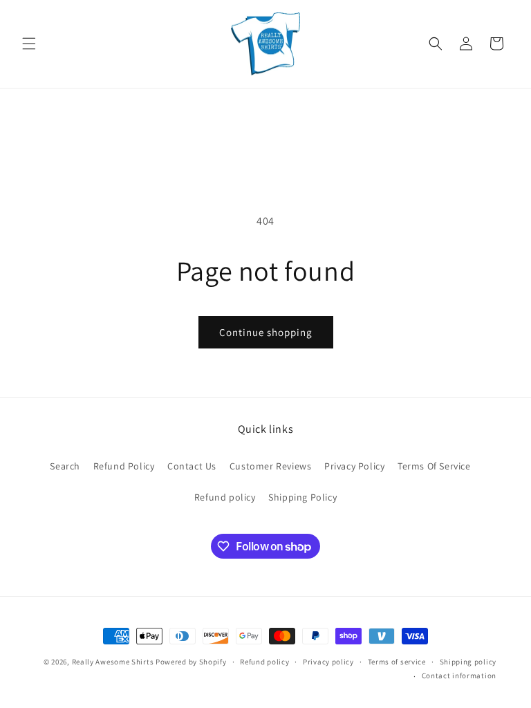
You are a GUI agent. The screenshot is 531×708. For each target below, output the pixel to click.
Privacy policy (328, 662)
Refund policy (225, 497)
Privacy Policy (354, 466)
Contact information (459, 675)
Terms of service (397, 662)
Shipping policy (468, 662)
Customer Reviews (271, 466)
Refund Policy (124, 466)
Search (65, 466)
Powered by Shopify (191, 662)
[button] (29, 43)
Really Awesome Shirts (113, 662)
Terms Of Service (434, 466)
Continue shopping (266, 332)
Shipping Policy (302, 497)
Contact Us (191, 466)
